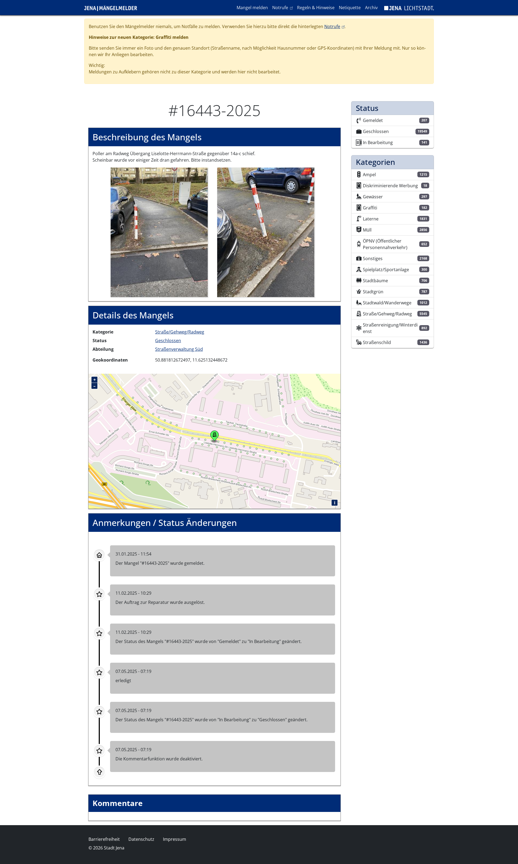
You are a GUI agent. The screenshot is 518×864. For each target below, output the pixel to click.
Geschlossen (168, 340)
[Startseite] (112, 8)
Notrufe (283, 7)
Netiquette (350, 8)
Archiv (371, 8)
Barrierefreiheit (104, 839)
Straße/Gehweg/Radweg (179, 332)
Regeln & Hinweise (316, 8)
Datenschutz (141, 839)
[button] (159, 232)
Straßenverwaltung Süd (179, 349)
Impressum (174, 839)
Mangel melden (252, 8)
